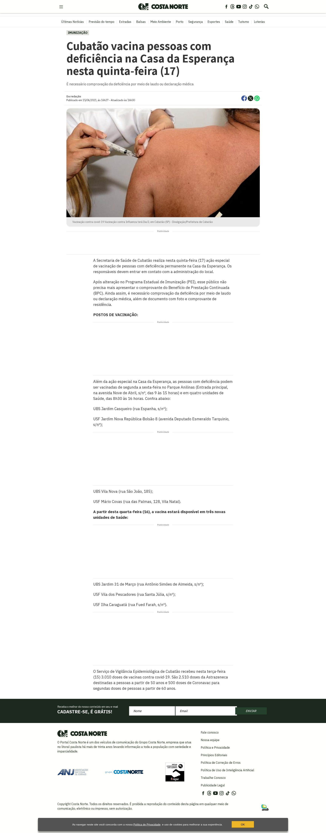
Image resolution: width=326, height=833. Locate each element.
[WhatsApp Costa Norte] (256, 6)
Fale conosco (210, 732)
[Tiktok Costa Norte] (250, 6)
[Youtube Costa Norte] (238, 6)
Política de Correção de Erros (221, 762)
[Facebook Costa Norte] (226, 6)
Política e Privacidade (215, 747)
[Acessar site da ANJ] (72, 772)
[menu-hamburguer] (61, 6)
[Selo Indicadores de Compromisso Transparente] (174, 772)
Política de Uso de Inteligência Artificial (227, 770)
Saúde (229, 22)
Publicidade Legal (213, 785)
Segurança (195, 22)
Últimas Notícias (72, 22)
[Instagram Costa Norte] (244, 6)
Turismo (243, 22)
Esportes (214, 22)
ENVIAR (251, 711)
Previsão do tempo (101, 22)
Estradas (125, 22)
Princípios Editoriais (214, 755)
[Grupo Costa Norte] (124, 772)
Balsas (141, 22)
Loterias (259, 22)
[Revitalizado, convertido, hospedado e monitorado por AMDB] (265, 807)
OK (243, 824)
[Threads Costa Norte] (232, 6)
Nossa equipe (210, 740)
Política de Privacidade (147, 824)
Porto (179, 22)
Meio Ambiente (160, 22)
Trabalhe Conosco (213, 778)
